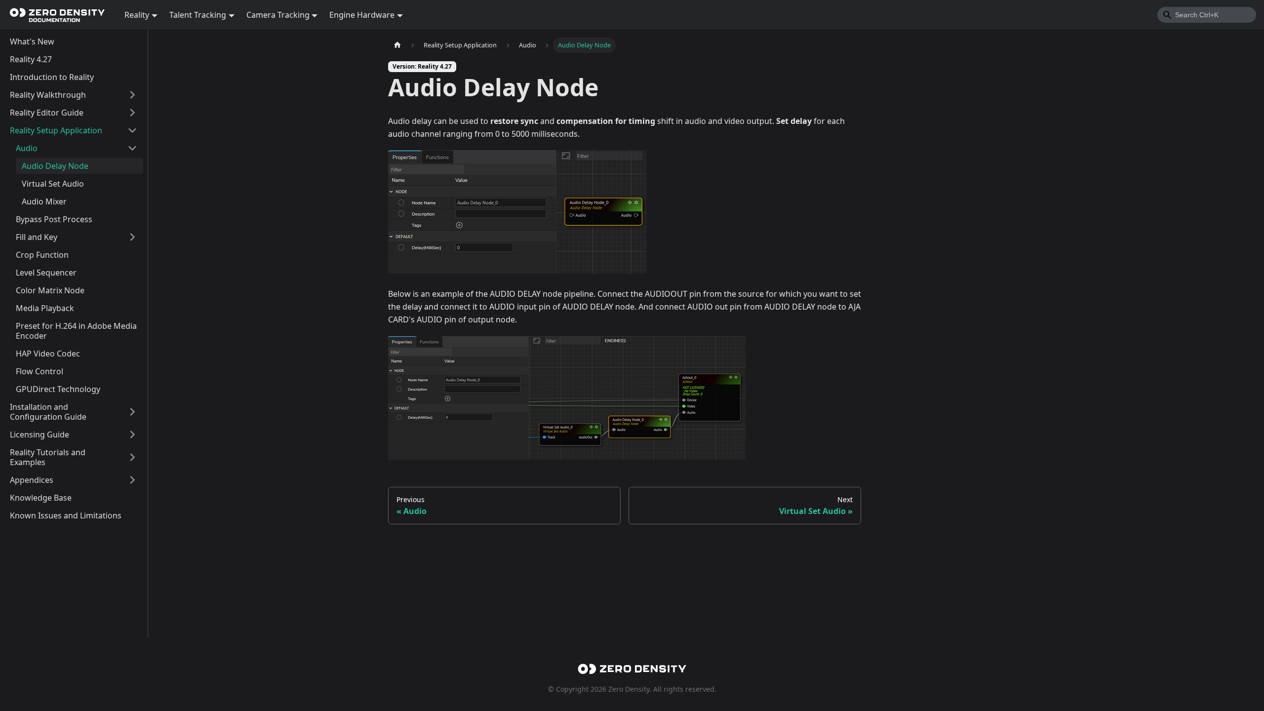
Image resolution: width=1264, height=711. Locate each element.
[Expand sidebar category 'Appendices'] (132, 480)
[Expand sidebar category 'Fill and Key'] (132, 237)
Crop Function (42, 254)
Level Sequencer (46, 272)
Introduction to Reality (52, 77)
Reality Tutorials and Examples (47, 457)
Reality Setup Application (56, 130)
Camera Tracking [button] (278, 14)
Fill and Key (36, 237)
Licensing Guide (39, 434)
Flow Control (39, 371)
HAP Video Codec (48, 353)
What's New (32, 41)
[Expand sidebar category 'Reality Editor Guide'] (132, 112)
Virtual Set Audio (53, 183)
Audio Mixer (44, 201)
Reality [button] (136, 14)
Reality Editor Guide (46, 112)
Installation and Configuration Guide (48, 411)
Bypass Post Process (54, 219)
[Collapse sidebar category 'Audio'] (132, 148)
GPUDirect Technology (58, 389)
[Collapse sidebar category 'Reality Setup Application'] (132, 130)
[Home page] (397, 45)
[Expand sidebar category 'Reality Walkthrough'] (132, 95)
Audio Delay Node (55, 165)
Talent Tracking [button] (197, 14)
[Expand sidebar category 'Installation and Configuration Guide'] (132, 412)
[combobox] (1206, 15)
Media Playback (45, 308)
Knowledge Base (41, 497)
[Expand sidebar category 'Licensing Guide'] (132, 434)
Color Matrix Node (50, 290)
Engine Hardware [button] (362, 14)
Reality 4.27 (31, 59)
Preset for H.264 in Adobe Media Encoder (76, 330)
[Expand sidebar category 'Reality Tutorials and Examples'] (132, 457)
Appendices (31, 479)
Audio (27, 148)
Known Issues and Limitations (65, 515)
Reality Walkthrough (48, 94)
